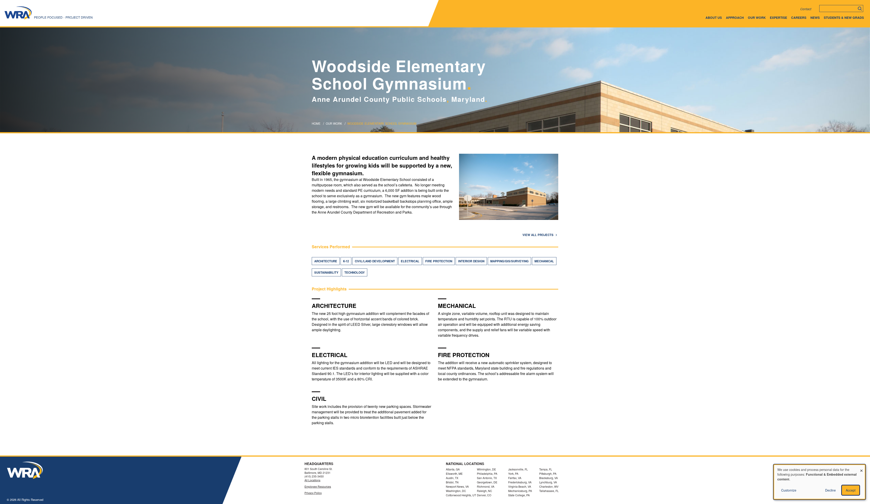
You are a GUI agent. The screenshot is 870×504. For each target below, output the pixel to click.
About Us (714, 17)
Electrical (410, 261)
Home (316, 123)
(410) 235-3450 (314, 476)
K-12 (346, 261)
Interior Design (471, 261)
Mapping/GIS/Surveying (509, 261)
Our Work (757, 17)
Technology (354, 272)
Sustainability (326, 272)
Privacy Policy (313, 493)
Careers (798, 17)
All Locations (312, 480)
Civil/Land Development (375, 261)
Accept (851, 490)
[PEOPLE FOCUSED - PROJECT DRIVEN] (18, 19)
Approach (735, 17)
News (815, 17)
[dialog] (819, 481)
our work (334, 123)
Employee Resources (317, 486)
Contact (805, 9)
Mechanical (544, 261)
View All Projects (538, 235)
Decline (830, 490)
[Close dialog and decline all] (861, 468)
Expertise (778, 17)
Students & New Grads (844, 17)
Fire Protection (438, 261)
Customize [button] (788, 490)
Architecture (325, 261)
